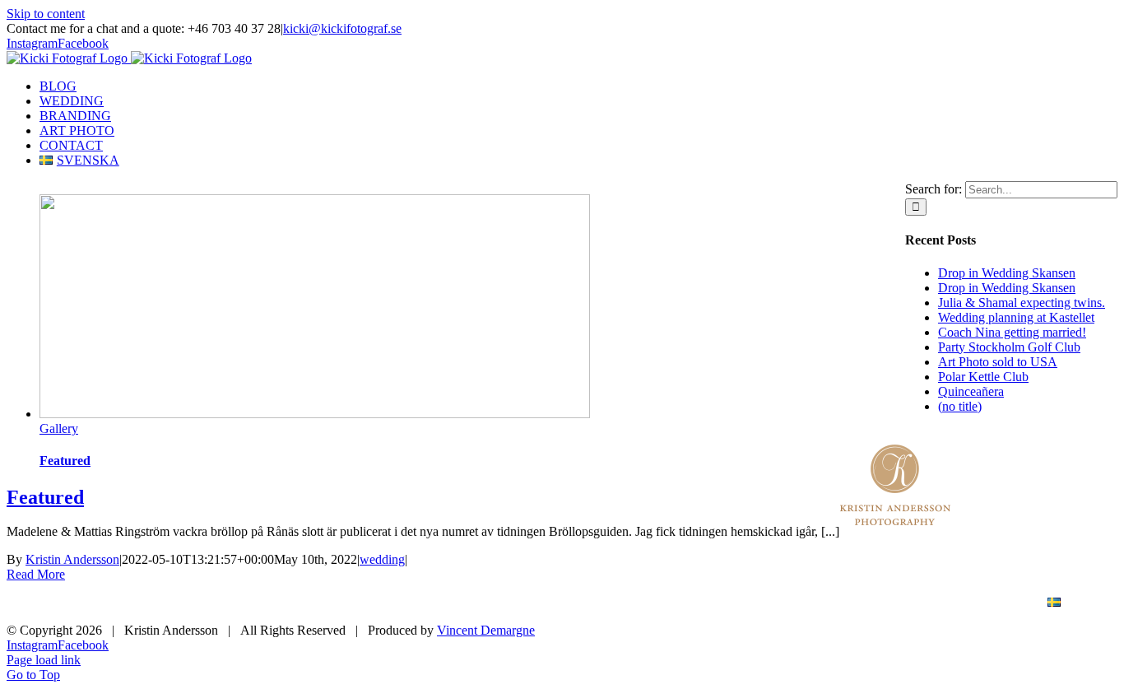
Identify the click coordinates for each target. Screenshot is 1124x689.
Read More (36, 574)
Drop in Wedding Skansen (1006, 273)
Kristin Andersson (72, 559)
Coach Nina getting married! (1012, 332)
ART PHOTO (875, 603)
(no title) (960, 406)
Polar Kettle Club (983, 377)
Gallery (58, 428)
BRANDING (769, 603)
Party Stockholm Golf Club (1009, 347)
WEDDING (667, 603)
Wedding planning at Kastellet (1016, 317)
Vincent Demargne (486, 630)
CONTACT (977, 603)
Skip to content (46, 14)
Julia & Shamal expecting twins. (1021, 303)
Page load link (44, 660)
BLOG (581, 603)
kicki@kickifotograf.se (342, 28)
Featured (65, 461)
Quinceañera (971, 391)
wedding (382, 559)
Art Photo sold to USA (997, 362)
